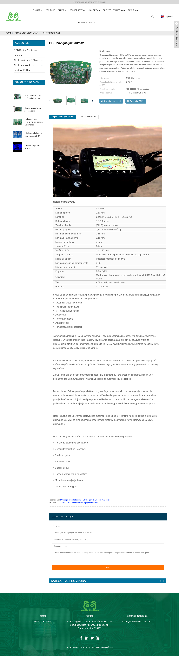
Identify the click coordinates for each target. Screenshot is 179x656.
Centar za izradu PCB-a (26, 60)
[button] (92, 101)
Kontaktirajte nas (85, 23)
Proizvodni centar (27, 33)
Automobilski (51, 33)
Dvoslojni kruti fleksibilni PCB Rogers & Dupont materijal (84, 500)
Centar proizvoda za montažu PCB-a (24, 67)
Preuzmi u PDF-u (137, 101)
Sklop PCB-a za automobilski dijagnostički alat (78, 503)
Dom (8, 33)
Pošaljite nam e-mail (112, 101)
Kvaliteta (93, 10)
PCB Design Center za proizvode (25, 52)
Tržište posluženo (113, 10)
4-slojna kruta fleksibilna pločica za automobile (33, 122)
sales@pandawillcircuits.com (136, 621)
